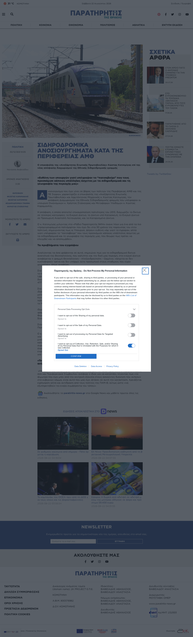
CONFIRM (76, 356)
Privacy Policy (112, 366)
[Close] (145, 271)
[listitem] (96, 309)
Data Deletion (80, 366)
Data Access (96, 366)
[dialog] (96, 319)
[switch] (131, 315)
